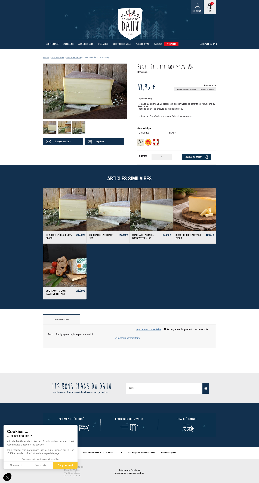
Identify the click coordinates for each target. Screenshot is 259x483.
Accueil (46, 57)
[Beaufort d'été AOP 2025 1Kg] (53, 133)
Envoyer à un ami (62, 142)
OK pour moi (65, 465)
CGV (120, 453)
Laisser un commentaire (186, 89)
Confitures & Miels (122, 44)
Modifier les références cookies (129, 473)
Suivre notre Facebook (129, 470)
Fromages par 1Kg (74, 57)
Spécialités (103, 44)
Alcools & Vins (142, 44)
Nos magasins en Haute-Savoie (141, 453)
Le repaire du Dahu (208, 44)
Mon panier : (207, 11)
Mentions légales (168, 453)
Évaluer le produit (207, 89)
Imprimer (100, 142)
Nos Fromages (52, 44)
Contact (109, 453)
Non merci (15, 465)
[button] (7, 477)
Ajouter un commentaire (148, 329)
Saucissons (68, 44)
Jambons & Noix (85, 44)
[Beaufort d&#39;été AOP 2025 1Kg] (85, 118)
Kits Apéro (172, 44)
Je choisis (40, 465)
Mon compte (197, 11)
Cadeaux (158, 44)
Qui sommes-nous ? (92, 453)
